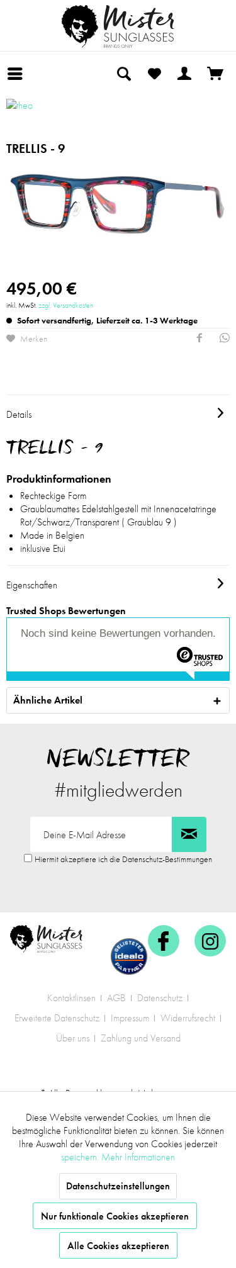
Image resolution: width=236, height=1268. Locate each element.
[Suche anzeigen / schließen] (123, 73)
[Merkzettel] (154, 73)
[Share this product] (199, 339)
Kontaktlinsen (71, 997)
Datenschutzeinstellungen (118, 1185)
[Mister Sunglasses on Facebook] (163, 941)
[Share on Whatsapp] (225, 339)
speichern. (81, 1157)
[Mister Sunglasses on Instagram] (210, 941)
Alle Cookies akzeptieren (118, 1245)
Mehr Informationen (138, 1157)
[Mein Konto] (185, 73)
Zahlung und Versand (141, 1038)
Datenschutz (160, 997)
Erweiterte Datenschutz (56, 1017)
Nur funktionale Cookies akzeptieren (115, 1216)
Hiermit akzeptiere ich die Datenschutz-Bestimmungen (123, 859)
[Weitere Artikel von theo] (48, 114)
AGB (116, 997)
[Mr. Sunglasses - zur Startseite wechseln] (118, 26)
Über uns (72, 1038)
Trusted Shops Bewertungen (66, 610)
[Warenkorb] (215, 73)
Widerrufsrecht (187, 1017)
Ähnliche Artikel (47, 700)
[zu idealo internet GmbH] (129, 956)
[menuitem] (18, 73)
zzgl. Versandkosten (65, 305)
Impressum (130, 1017)
